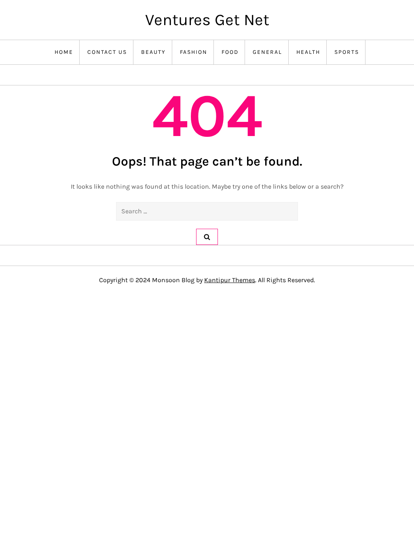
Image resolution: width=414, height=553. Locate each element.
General (267, 52)
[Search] (207, 237)
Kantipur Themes (229, 280)
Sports (346, 52)
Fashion (193, 52)
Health (308, 52)
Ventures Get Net (207, 19)
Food (230, 52)
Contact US (107, 52)
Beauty (153, 52)
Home (64, 52)
